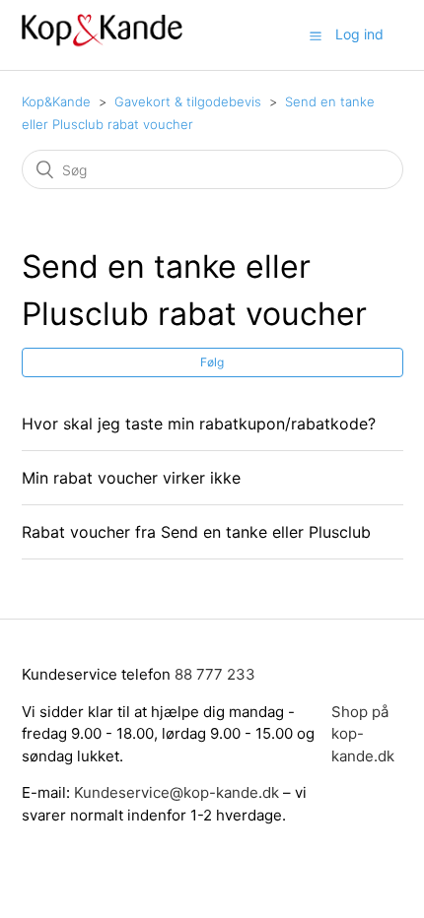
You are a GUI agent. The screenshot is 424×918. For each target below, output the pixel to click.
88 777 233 (215, 674)
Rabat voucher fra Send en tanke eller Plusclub (196, 532)
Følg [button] (212, 362)
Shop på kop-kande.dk (362, 733)
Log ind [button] (359, 34)
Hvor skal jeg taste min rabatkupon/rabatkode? (199, 423)
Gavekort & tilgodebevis (187, 101)
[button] (315, 35)
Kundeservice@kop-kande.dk (178, 792)
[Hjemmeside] (102, 44)
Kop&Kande (56, 101)
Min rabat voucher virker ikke (131, 478)
